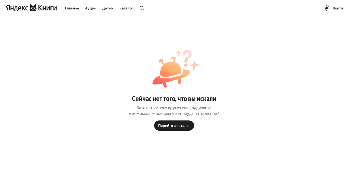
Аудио (90, 8)
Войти (338, 8)
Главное (72, 8)
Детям (107, 8)
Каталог (126, 8)
